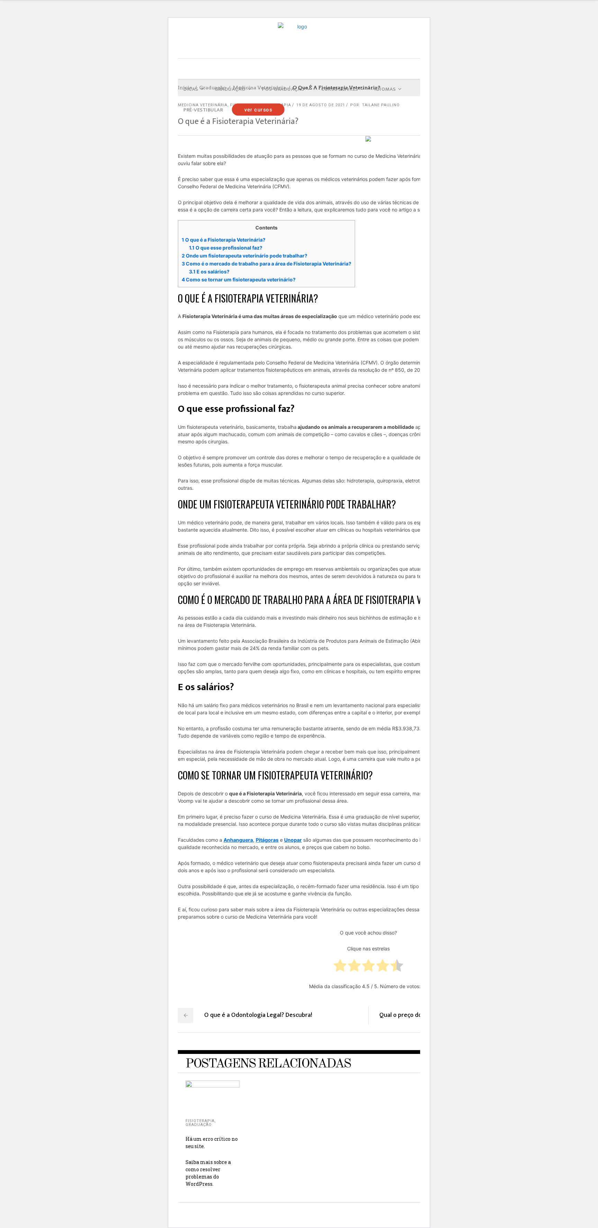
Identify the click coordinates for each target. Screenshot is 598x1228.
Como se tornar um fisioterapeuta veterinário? (239, 279)
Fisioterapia (200, 1121)
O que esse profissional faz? (225, 248)
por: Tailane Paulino (375, 105)
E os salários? (209, 271)
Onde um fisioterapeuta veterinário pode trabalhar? (244, 256)
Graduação (198, 1124)
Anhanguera (238, 840)
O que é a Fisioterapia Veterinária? (223, 240)
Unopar (293, 840)
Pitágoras (267, 840)
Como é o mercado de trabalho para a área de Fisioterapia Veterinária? (266, 264)
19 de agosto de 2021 (320, 105)
